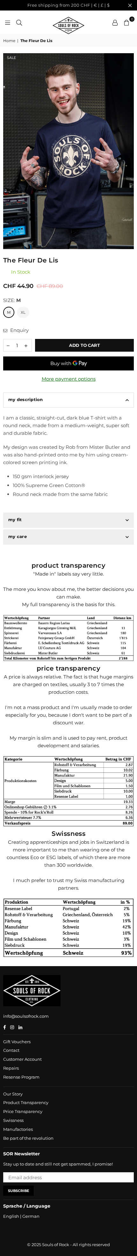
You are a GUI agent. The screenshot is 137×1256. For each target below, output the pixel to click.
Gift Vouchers (17, 1041)
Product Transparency (25, 1102)
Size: (12, 300)
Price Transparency (22, 1111)
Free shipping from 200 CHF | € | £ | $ (68, 5)
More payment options (69, 379)
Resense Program (21, 1077)
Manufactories (18, 1129)
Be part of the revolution (28, 1138)
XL (23, 312)
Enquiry (19, 330)
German (31, 1216)
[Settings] (115, 22)
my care (17, 536)
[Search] (19, 22)
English (11, 1216)
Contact (11, 1050)
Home (9, 40)
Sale (11, 57)
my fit (15, 519)
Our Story (13, 1093)
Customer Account (22, 1059)
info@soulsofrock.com (26, 1016)
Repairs (11, 1068)
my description (25, 399)
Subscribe (18, 1190)
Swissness (13, 1120)
